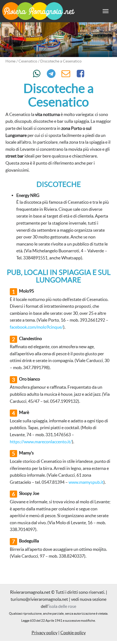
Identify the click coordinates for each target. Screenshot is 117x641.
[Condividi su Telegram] (51, 73)
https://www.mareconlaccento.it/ (41, 441)
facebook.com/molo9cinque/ (36, 327)
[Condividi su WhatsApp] (36, 73)
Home (10, 61)
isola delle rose (62, 606)
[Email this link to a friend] (66, 73)
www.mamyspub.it (86, 482)
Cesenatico (28, 61)
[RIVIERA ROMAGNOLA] (38, 11)
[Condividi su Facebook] (80, 73)
